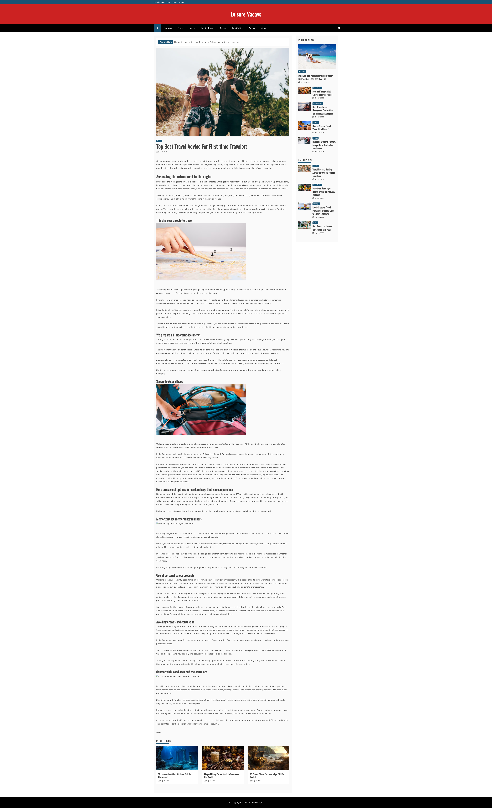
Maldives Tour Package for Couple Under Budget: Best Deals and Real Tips (315, 77)
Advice (252, 28)
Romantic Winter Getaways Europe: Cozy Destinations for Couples (324, 145)
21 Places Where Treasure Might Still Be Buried (267, 775)
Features (168, 28)
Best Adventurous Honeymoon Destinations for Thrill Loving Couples (323, 110)
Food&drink (237, 28)
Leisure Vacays (246, 14)
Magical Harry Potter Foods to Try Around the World (221, 775)
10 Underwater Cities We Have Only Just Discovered (175, 775)
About (181, 2)
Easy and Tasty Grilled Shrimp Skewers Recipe (322, 93)
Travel (192, 28)
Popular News (306, 40)
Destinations (207, 28)
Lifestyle (222, 28)
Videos (264, 28)
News (180, 28)
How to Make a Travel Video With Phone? (321, 127)
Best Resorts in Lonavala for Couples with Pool (322, 228)
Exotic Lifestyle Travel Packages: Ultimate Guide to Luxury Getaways (323, 210)
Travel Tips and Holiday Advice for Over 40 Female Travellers (323, 172)
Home (175, 2)
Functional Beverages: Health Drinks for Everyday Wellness (323, 191)
